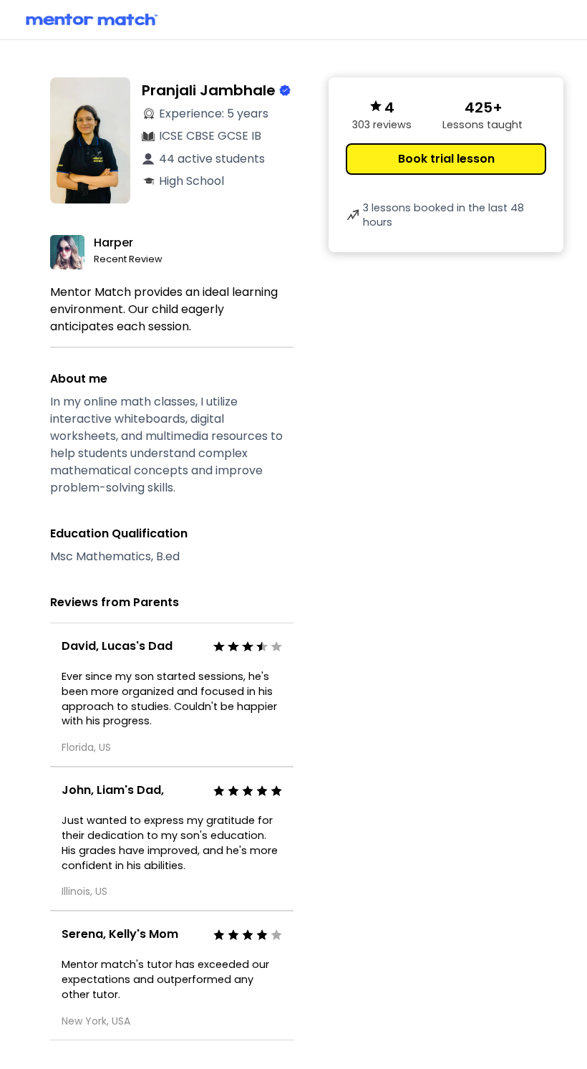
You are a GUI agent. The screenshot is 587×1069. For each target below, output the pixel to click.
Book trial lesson (446, 158)
